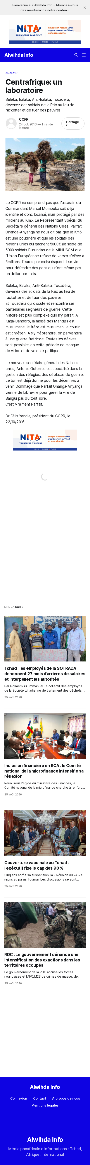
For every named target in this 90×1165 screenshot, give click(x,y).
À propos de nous (66, 1098)
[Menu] (83, 54)
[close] (84, 7)
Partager (72, 123)
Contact (39, 1098)
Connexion (18, 1098)
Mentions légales (45, 1105)
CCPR (23, 119)
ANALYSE (11, 73)
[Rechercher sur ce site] (76, 54)
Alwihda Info (18, 55)
